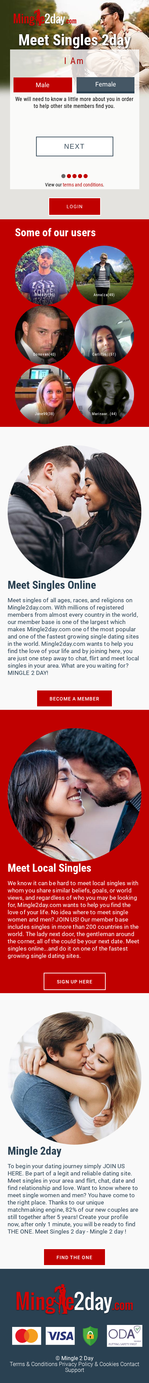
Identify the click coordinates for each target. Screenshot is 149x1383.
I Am (74, 61)
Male (43, 85)
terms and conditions (83, 184)
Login (75, 206)
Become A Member (74, 699)
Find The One (74, 1257)
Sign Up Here (75, 981)
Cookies (109, 1364)
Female (105, 84)
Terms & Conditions (34, 1364)
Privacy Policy (76, 1364)
